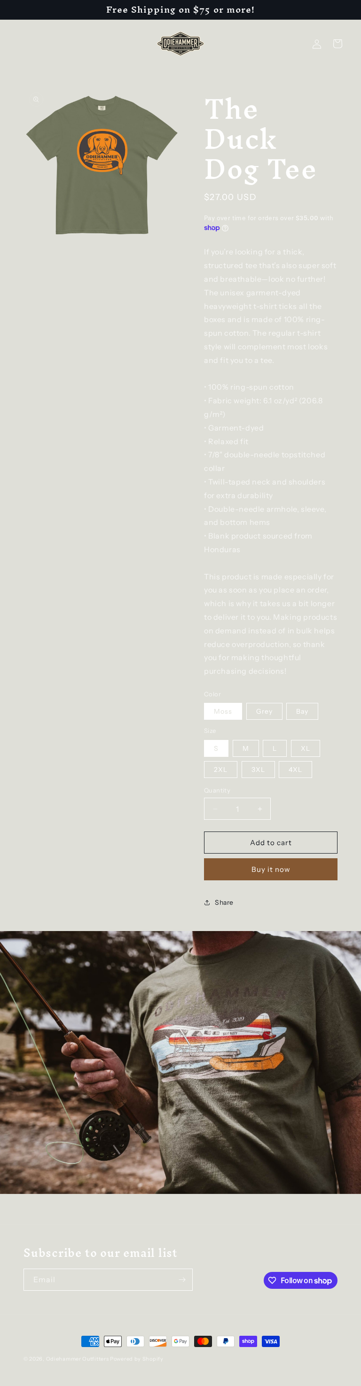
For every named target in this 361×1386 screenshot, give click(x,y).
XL (305, 748)
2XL (221, 769)
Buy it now (270, 869)
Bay (302, 711)
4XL (295, 769)
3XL (258, 769)
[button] (337, 43)
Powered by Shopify (137, 1358)
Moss (223, 711)
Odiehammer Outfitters (77, 1358)
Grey (264, 711)
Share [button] (224, 902)
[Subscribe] (182, 1280)
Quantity (217, 790)
